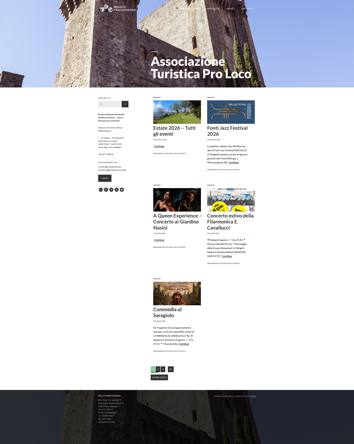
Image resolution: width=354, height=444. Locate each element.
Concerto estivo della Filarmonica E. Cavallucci (230, 221)
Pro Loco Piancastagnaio (119, 8)
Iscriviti (104, 178)
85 (170, 369)
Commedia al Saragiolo (167, 312)
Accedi (253, 396)
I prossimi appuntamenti (175, 153)
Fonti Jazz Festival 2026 (227, 131)
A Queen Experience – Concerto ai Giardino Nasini (177, 221)
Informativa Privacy (106, 422)
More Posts (159, 377)
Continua (159, 146)
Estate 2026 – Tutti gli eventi (174, 131)
